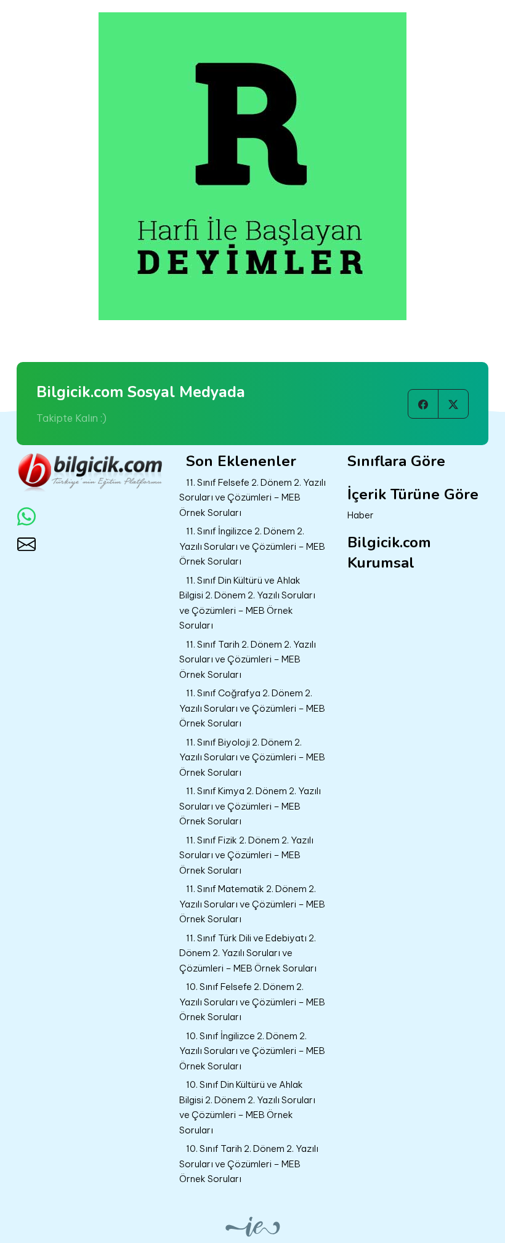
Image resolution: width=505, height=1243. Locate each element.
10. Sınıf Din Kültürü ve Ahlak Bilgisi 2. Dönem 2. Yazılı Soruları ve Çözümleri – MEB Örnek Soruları (247, 1107)
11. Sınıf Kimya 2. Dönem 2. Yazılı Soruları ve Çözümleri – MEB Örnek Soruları (250, 806)
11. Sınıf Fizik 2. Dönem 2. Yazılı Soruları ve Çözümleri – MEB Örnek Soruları (246, 855)
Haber (360, 515)
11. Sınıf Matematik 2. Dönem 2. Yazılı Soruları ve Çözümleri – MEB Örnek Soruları (252, 904)
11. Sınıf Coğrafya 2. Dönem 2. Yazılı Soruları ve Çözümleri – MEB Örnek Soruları (252, 708)
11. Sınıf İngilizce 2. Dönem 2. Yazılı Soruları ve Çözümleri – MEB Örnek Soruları (252, 546)
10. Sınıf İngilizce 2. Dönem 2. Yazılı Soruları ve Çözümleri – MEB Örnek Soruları (252, 1051)
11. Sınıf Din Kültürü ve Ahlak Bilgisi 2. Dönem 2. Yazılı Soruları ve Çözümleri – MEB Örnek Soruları (247, 603)
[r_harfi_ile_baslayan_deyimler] (252, 165)
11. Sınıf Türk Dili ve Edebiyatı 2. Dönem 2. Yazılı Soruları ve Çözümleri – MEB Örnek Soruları (248, 953)
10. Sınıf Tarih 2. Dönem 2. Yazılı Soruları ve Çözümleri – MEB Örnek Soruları (248, 1164)
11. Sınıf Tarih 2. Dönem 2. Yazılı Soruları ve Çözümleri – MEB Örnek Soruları (247, 659)
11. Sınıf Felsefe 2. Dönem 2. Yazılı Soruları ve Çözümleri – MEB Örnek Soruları (252, 497)
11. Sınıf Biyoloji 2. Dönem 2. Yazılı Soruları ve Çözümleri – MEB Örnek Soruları (252, 757)
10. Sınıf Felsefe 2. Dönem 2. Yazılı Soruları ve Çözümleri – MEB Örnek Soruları (252, 1002)
